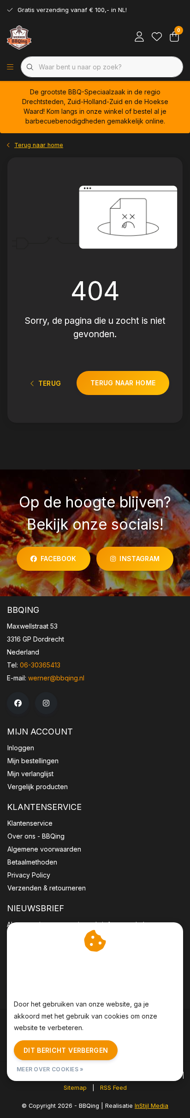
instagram (139, 558)
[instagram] (46, 703)
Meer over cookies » (50, 1069)
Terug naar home (122, 383)
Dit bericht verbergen (66, 1050)
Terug (49, 383)
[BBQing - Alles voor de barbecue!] (19, 37)
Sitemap (75, 1087)
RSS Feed (113, 1087)
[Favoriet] (157, 37)
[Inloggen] (139, 37)
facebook (59, 558)
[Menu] (10, 67)
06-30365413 (40, 665)
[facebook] (18, 703)
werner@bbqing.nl (56, 678)
